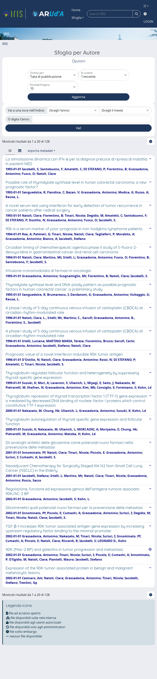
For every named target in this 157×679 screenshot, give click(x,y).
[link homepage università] (48, 14)
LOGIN (148, 21)
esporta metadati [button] (40, 151)
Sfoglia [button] (77, 18)
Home (76, 10)
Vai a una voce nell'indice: (26, 110)
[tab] (10, 151)
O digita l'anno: (19, 119)
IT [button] (145, 6)
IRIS (5, 44)
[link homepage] (14, 14)
